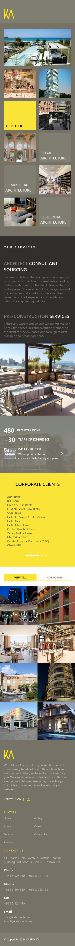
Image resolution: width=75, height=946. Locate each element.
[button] (33, 555)
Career (38, 826)
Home (7, 818)
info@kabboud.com (17, 917)
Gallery (38, 818)
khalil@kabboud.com (18, 921)
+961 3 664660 (14, 889)
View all (20, 577)
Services (8, 834)
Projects (8, 842)
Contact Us (40, 834)
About (7, 826)
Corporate (54, 577)
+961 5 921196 (37, 876)
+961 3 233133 (37, 889)
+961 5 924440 (14, 876)
